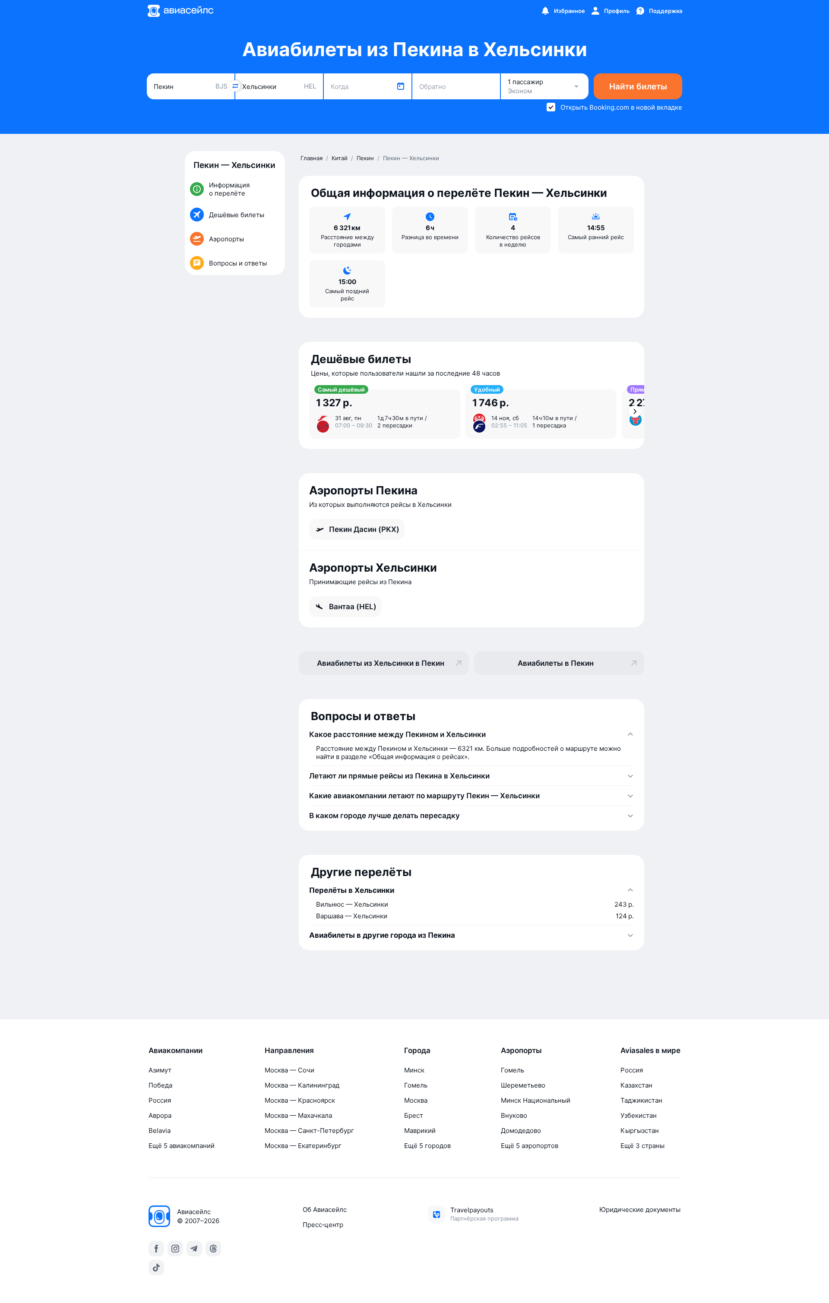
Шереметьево (523, 1085)
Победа (160, 1085)
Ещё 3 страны (642, 1146)
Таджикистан (641, 1100)
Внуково (514, 1115)
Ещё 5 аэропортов (529, 1146)
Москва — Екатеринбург (303, 1146)
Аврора (160, 1115)
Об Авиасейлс (325, 1209)
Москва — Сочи (289, 1070)
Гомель (415, 1085)
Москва (415, 1100)
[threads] (213, 1248)
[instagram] (175, 1248)
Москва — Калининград (302, 1085)
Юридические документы (639, 1209)
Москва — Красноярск (300, 1100)
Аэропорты (521, 1050)
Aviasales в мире (650, 1050)
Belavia (160, 1130)
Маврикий (420, 1130)
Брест (413, 1115)
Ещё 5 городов (427, 1146)
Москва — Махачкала (298, 1115)
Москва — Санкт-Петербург (309, 1130)
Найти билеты (638, 87)
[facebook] (156, 1248)
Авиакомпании (176, 1050)
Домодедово (521, 1130)
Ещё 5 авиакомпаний (182, 1146)
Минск (414, 1070)
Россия (160, 1100)
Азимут (160, 1070)
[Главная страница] (180, 11)
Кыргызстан (639, 1130)
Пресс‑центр (323, 1225)
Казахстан (636, 1085)
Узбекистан (638, 1115)
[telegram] (194, 1248)
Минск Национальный (535, 1100)
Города (417, 1050)
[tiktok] (156, 1267)
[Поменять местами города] (234, 86)
